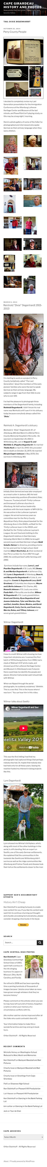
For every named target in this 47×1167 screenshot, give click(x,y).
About (6, 1161)
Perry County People (14, 31)
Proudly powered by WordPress (22, 1161)
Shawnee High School (20, 1084)
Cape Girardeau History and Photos (23, 5)
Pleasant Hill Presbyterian (29, 1089)
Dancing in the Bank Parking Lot (28, 1106)
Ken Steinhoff (10, 1060)
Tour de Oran (15, 1111)
